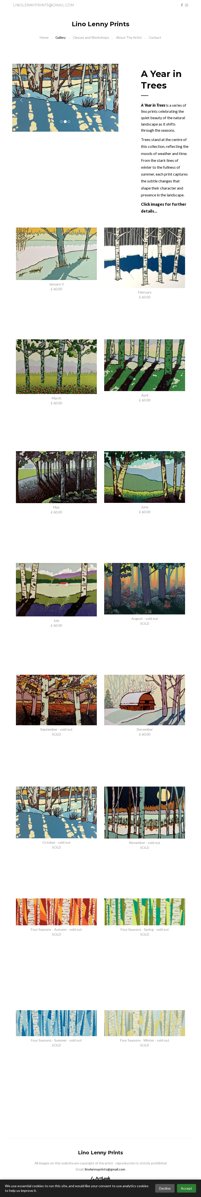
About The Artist (129, 37)
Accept (186, 1188)
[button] (20, 98)
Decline (165, 1188)
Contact (155, 37)
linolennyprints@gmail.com (43, 5)
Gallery (60, 37)
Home (44, 37)
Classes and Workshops (91, 37)
